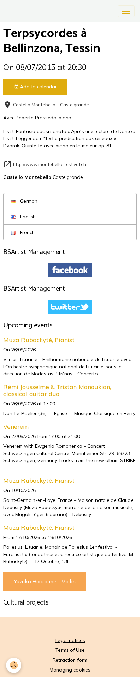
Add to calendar (38, 87)
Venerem (16, 426)
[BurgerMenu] (126, 11)
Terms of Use (70, 650)
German (28, 201)
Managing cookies (70, 670)
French (27, 232)
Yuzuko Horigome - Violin (45, 581)
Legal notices (70, 640)
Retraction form (70, 660)
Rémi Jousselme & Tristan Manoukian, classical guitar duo (57, 390)
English (27, 217)
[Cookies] (13, 665)
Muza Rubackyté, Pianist (39, 339)
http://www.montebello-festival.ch (49, 164)
